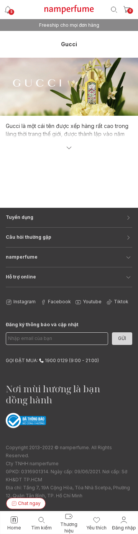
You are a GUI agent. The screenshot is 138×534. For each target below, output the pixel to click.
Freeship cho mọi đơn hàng (69, 25)
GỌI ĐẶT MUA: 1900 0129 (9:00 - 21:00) (52, 360)
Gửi (122, 338)
